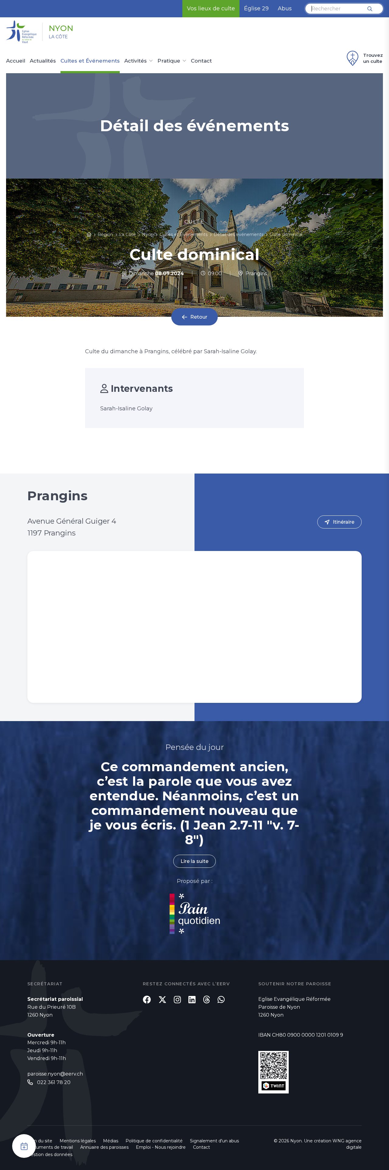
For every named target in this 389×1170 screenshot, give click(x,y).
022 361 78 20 (54, 1082)
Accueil (15, 61)
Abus (285, 8)
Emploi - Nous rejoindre (161, 1147)
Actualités (43, 61)
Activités (135, 61)
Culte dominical (286, 234)
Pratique (168, 61)
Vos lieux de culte (211, 8)
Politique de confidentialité (154, 1141)
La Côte (58, 37)
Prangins (255, 273)
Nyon (61, 28)
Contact (201, 61)
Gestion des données (49, 1154)
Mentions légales (78, 1141)
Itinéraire (343, 522)
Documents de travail (50, 1147)
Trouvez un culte (373, 58)
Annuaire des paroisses (104, 1147)
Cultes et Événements (90, 61)
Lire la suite (194, 861)
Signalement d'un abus (214, 1141)
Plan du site (39, 1141)
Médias (110, 1141)
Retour (198, 317)
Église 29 (256, 8)
